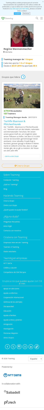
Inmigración (8, 324)
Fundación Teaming (11, 180)
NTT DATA (8, 263)
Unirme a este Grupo (12, 156)
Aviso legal (8, 226)
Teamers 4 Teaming (11, 247)
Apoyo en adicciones (11, 288)
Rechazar (26, 14)
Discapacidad (9, 306)
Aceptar (17, 14)
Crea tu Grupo (22, 165)
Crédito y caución (10, 268)
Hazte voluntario (10, 251)
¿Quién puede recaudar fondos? (16, 210)
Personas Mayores (11, 333)
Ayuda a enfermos (10, 293)
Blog (5, 189)
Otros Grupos (9, 338)
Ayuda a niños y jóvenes (13, 320)
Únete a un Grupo (10, 205)
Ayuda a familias (10, 315)
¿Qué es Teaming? (11, 184)
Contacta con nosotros (12, 230)
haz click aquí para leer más (19, 9)
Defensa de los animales (13, 302)
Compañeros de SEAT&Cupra (15, 272)
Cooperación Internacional (14, 297)
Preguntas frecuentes (12, 222)
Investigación (8, 329)
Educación (7, 311)
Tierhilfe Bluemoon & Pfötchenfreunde (14, 123)
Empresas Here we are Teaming (16, 242)
